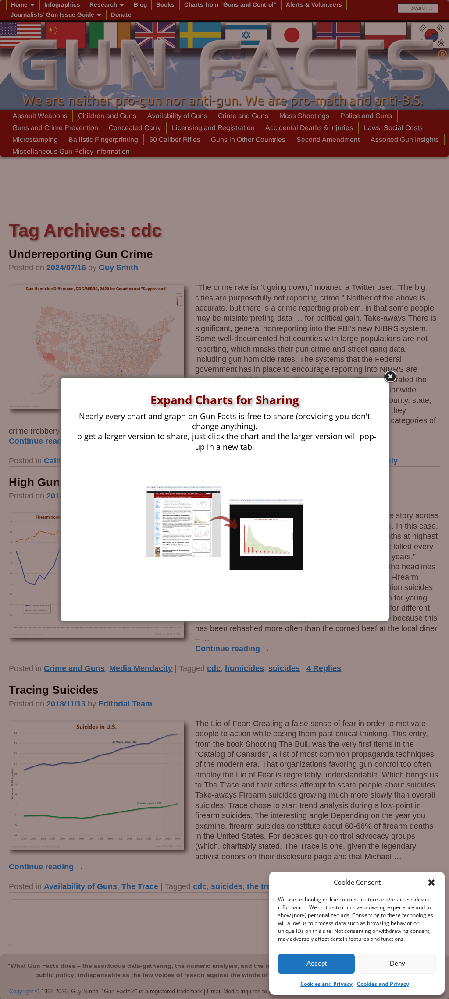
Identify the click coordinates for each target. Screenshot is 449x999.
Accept (316, 963)
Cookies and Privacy (326, 984)
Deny (397, 963)
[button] (431, 882)
